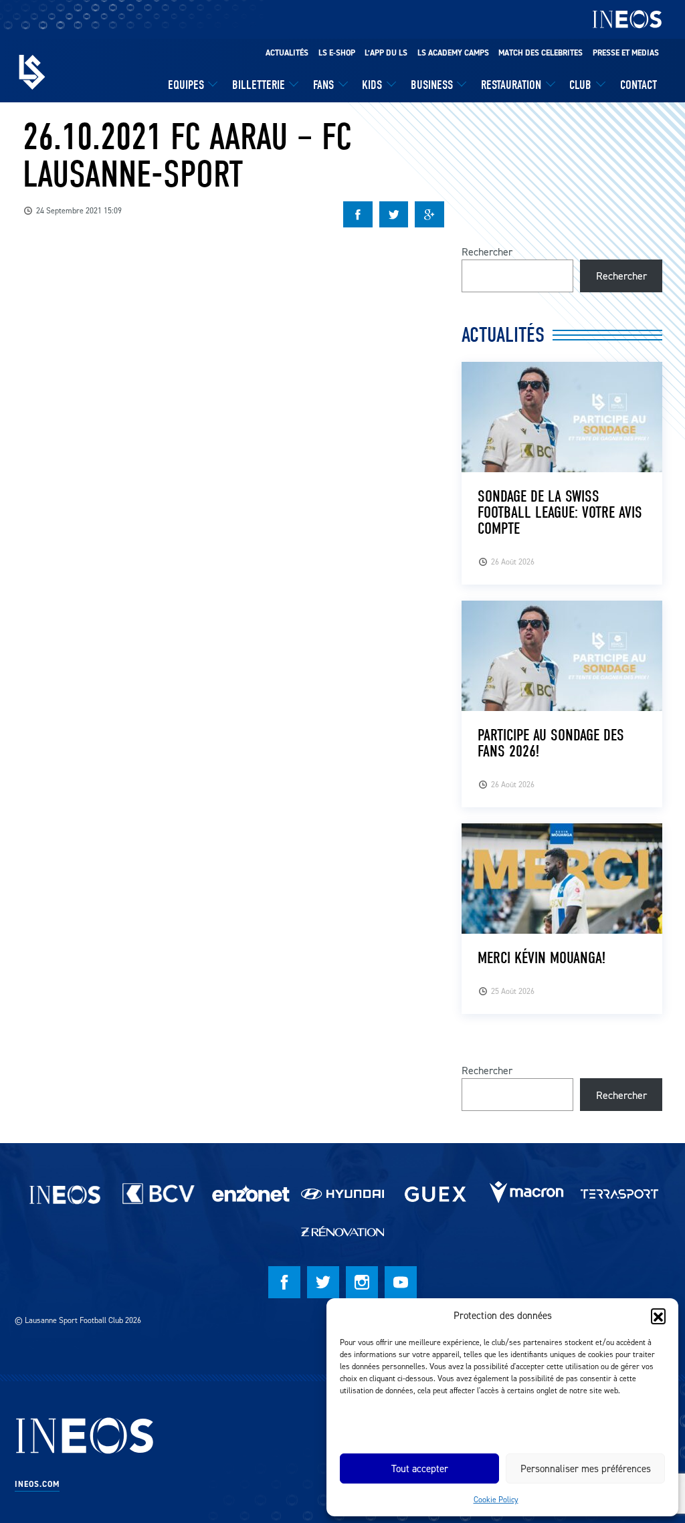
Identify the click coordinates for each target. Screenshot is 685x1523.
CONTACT (638, 85)
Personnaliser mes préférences (585, 1468)
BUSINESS (432, 85)
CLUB (580, 85)
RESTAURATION (511, 85)
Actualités (287, 52)
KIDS (372, 85)
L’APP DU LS (386, 52)
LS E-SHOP (336, 52)
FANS (323, 85)
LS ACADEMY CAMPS (453, 52)
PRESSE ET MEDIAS (626, 52)
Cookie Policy (496, 1499)
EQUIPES (186, 85)
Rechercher (487, 251)
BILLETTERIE (258, 85)
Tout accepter (419, 1468)
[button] (658, 1315)
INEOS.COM (37, 1484)
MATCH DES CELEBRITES (540, 52)
